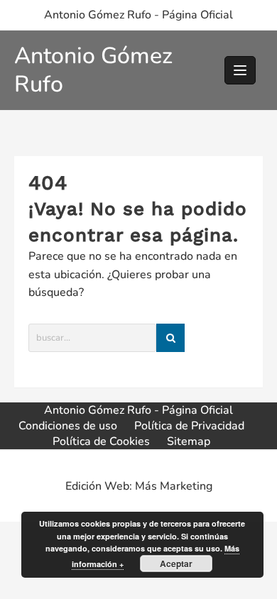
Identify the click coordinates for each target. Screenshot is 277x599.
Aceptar (176, 563)
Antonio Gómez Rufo (93, 69)
